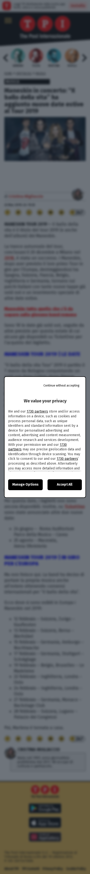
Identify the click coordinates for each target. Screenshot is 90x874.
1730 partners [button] (37, 411)
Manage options (25, 484)
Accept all (64, 484)
